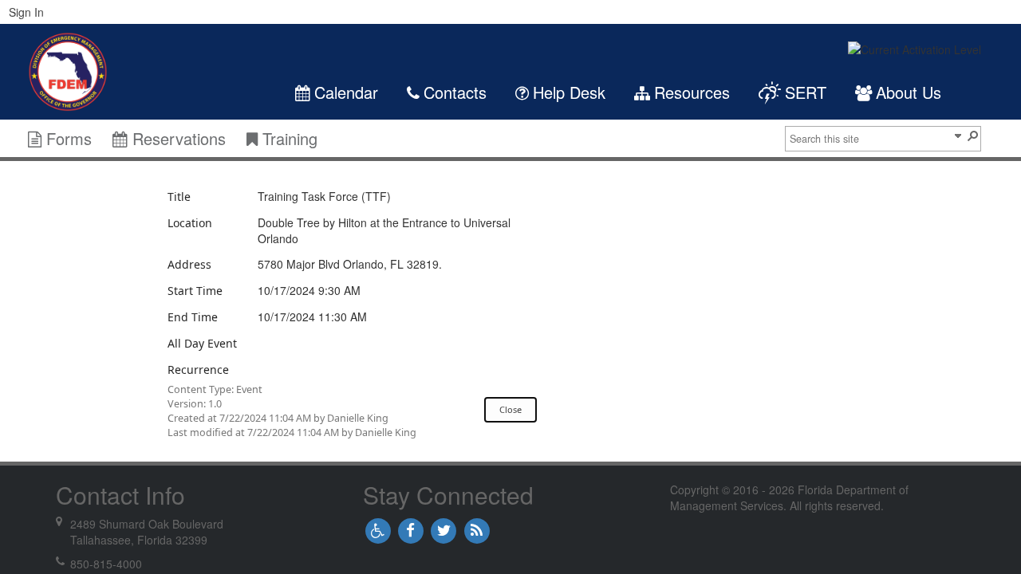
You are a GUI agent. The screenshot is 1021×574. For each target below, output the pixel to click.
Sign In (26, 12)
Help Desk (569, 92)
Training (287, 138)
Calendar (348, 92)
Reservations (179, 138)
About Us (908, 92)
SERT (805, 92)
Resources (692, 92)
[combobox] (869, 139)
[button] (957, 135)
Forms (69, 138)
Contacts (455, 92)
